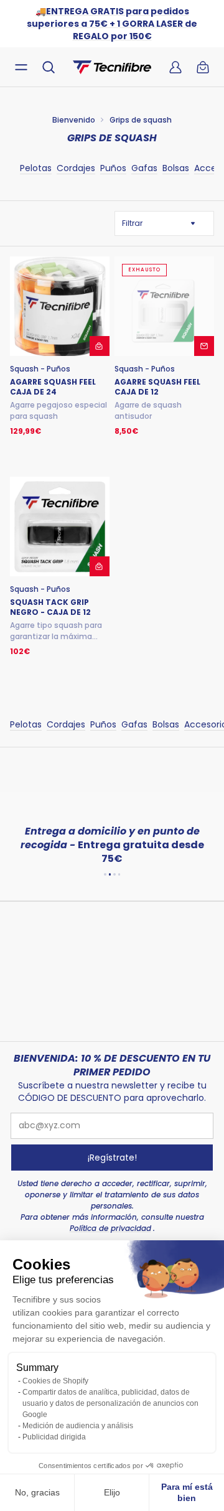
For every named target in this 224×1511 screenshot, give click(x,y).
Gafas (144, 168)
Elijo (112, 1492)
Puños (113, 168)
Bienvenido (73, 120)
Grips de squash (141, 120)
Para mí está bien (187, 1492)
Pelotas (36, 168)
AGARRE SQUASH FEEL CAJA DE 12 (157, 387)
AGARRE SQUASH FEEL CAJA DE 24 (53, 387)
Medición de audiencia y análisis (77, 1425)
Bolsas (175, 168)
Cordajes (76, 168)
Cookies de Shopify (55, 1381)
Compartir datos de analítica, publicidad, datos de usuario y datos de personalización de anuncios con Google (110, 1403)
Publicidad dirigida (54, 1437)
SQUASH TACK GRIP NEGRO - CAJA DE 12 (50, 607)
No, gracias (37, 1492)
